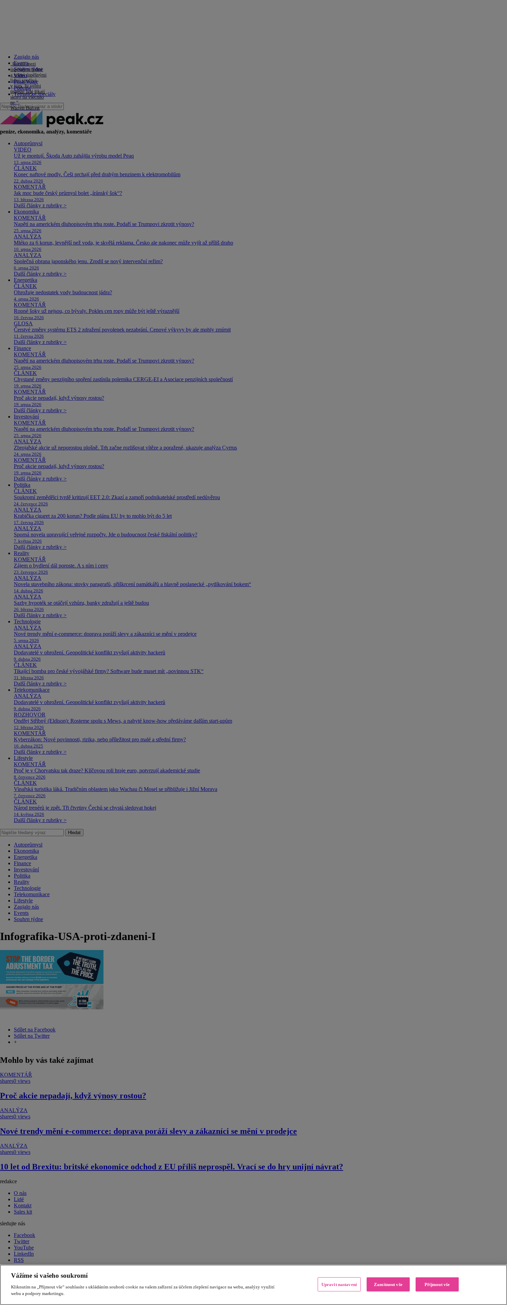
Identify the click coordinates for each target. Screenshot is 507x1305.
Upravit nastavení (339, 1284)
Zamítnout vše (388, 1284)
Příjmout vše (437, 1284)
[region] (253, 1285)
